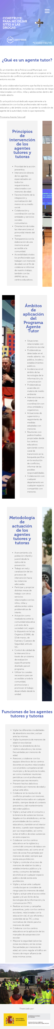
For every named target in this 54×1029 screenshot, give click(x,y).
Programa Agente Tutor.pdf (12, 117)
